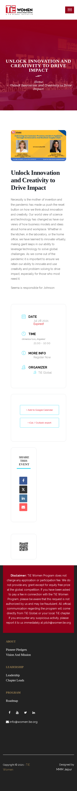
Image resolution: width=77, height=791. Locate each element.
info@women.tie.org (24, 722)
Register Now (42, 357)
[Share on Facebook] (23, 481)
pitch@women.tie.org (57, 622)
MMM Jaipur (64, 769)
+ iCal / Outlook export (39, 422)
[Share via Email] (23, 507)
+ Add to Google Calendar (39, 410)
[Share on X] (23, 489)
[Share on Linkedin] (23, 498)
